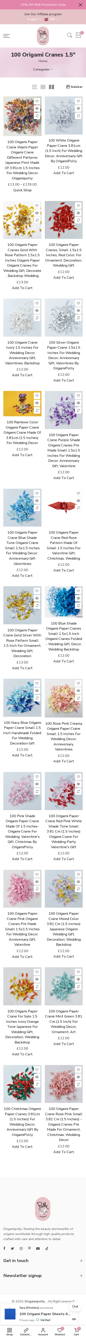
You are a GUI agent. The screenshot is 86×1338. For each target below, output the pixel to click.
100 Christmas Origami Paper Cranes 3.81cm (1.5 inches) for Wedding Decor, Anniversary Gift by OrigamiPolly (22, 1121)
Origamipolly (34, 1301)
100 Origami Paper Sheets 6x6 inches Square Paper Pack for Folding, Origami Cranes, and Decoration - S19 (45, 1314)
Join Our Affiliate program (43, 14)
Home (43, 61)
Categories (41, 69)
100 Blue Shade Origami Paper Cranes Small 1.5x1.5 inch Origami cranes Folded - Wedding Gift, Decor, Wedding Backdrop (63, 636)
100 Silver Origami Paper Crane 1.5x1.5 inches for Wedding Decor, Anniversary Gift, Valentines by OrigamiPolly (63, 355)
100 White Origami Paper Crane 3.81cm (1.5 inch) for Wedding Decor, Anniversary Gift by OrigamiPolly (63, 151)
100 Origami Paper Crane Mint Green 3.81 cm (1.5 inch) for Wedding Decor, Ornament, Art (63, 1021)
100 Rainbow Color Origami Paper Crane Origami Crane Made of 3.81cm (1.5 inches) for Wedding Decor (22, 432)
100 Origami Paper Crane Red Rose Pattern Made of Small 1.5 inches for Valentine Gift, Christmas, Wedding (63, 545)
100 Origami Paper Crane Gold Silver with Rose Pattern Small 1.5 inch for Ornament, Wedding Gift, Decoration (22, 643)
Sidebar (77, 87)
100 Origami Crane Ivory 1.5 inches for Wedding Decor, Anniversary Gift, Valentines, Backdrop (22, 353)
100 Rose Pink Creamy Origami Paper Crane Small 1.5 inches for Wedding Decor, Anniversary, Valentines (63, 736)
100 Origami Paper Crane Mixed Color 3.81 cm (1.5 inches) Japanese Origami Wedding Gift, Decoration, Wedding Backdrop (64, 929)
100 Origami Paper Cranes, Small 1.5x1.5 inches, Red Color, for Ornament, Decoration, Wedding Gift (63, 255)
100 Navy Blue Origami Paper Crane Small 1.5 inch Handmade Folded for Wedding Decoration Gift (22, 733)
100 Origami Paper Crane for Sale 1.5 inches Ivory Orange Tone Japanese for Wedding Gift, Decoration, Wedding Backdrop (22, 1027)
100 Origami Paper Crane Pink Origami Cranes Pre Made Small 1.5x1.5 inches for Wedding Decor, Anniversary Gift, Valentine (22, 929)
